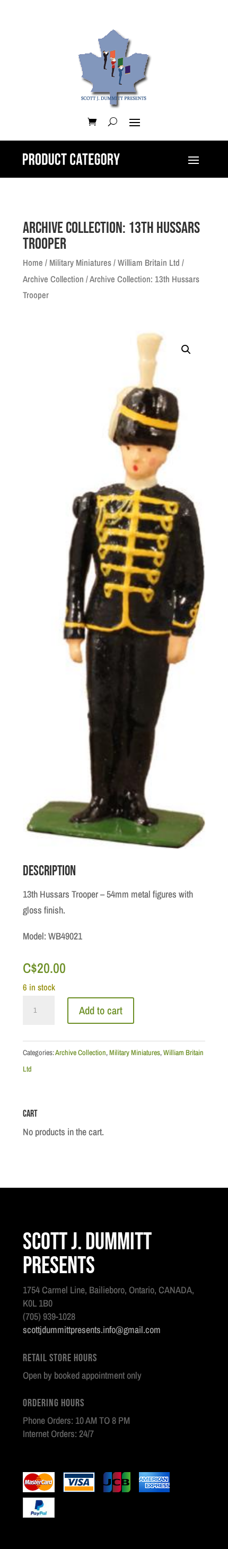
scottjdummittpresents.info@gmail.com (92, 1329)
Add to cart (100, 1010)
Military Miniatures (80, 262)
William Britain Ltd (149, 262)
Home (33, 262)
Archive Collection (53, 279)
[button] (186, 349)
